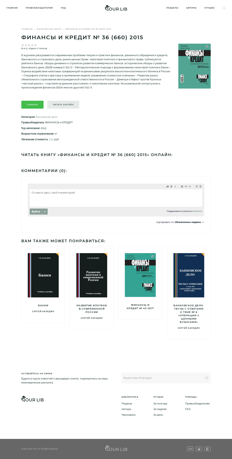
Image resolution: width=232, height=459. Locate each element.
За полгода (160, 403)
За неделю (160, 409)
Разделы (172, 8)
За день (158, 414)
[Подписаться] (207, 377)
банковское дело (49, 29)
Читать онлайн (63, 104)
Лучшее (209, 8)
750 (51, 139)
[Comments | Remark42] (116, 204)
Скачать (32, 104)
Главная (12, 8)
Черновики (129, 414)
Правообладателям (39, 8)
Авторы (191, 8)
